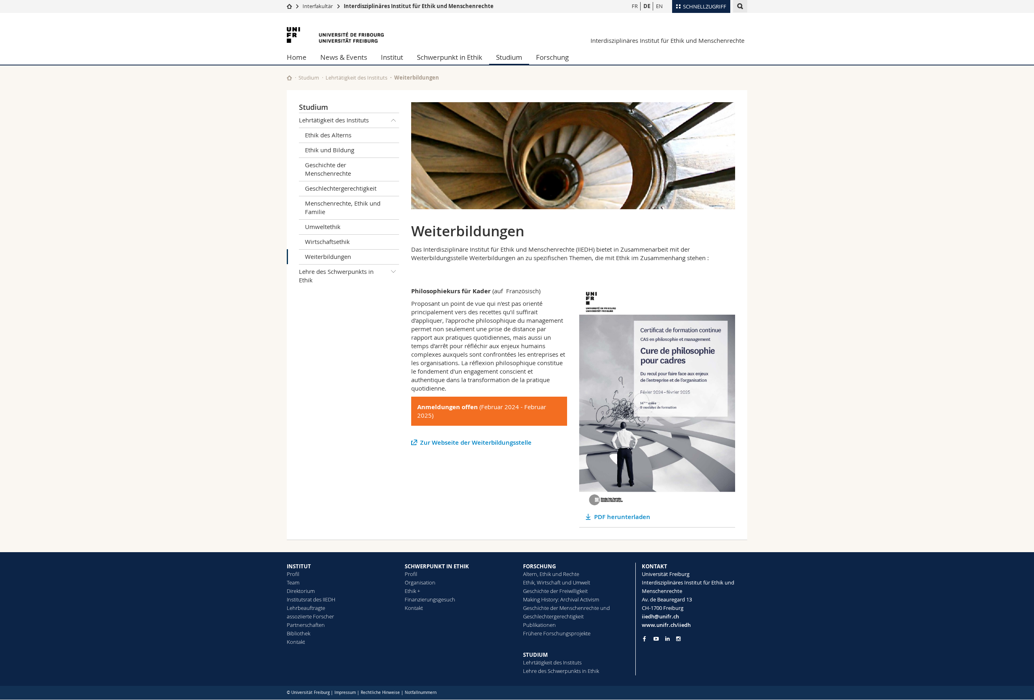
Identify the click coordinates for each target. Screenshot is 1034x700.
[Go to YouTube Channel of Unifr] (656, 638)
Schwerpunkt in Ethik (449, 57)
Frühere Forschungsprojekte (557, 633)
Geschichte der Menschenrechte (328, 169)
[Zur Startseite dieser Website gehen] (289, 78)
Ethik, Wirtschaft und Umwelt (556, 582)
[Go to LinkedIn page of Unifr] (667, 638)
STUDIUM (535, 654)
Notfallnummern (421, 692)
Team (293, 582)
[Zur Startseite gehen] (289, 6)
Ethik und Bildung (329, 150)
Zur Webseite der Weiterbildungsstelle (476, 442)
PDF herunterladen (622, 517)
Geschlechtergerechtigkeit (340, 188)
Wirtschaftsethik (327, 242)
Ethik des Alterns (328, 135)
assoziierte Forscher (310, 616)
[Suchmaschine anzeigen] (740, 6)
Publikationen (539, 625)
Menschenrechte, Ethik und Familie (342, 207)
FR (635, 6)
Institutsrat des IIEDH (311, 599)
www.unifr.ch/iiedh (666, 625)
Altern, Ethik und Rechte (551, 574)
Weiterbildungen (328, 256)
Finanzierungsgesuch (430, 599)
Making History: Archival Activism (561, 599)
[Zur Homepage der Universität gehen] (335, 35)
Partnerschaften (306, 625)
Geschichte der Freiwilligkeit (555, 591)
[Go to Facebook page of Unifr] (644, 638)
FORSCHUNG (539, 566)
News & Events (343, 57)
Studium (509, 57)
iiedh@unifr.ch (660, 616)
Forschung (552, 57)
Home (297, 57)
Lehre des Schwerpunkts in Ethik (336, 275)
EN (659, 6)
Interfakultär (318, 6)
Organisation (420, 582)
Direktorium (301, 591)
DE (646, 6)
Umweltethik (322, 227)
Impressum (345, 692)
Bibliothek (298, 633)
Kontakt (296, 641)
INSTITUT (299, 566)
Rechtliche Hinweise (380, 692)
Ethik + (412, 591)
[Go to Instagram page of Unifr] (678, 638)
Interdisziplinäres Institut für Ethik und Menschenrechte (419, 6)
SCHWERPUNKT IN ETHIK (437, 566)
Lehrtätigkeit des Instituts (356, 77)
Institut (392, 57)
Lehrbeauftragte (306, 608)
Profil (293, 574)
